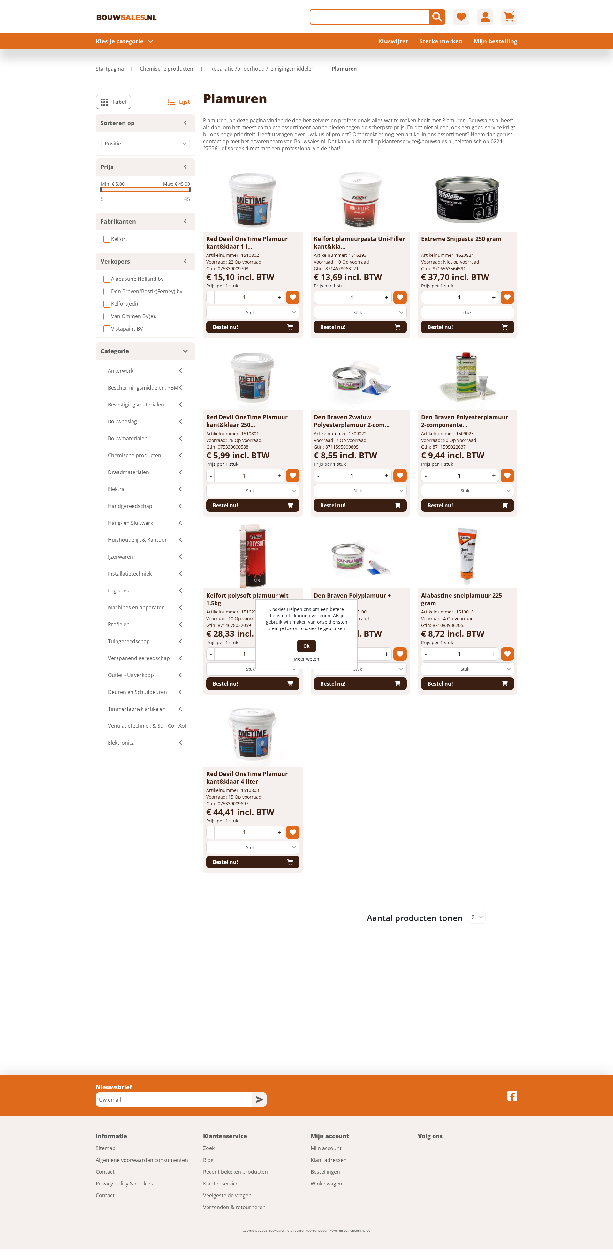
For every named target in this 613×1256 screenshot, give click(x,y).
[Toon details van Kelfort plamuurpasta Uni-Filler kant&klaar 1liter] (360, 200)
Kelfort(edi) (124, 303)
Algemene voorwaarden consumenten (142, 1159)
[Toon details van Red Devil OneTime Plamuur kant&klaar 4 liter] (253, 735)
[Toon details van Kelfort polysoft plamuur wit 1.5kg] (253, 556)
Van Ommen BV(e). (133, 316)
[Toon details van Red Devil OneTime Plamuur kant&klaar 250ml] (253, 378)
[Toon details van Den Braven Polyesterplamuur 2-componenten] (467, 378)
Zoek (209, 1148)
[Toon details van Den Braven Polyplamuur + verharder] (360, 556)
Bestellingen (325, 1171)
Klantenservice (220, 1183)
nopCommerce (359, 1230)
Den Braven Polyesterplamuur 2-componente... (464, 420)
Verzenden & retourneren (234, 1207)
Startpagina (110, 68)
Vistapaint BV (127, 328)
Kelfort (119, 238)
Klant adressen (329, 1159)
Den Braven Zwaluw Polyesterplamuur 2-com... (352, 420)
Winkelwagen (326, 1183)
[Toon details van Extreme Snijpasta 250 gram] (467, 200)
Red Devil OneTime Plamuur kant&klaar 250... (247, 420)
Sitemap (106, 1148)
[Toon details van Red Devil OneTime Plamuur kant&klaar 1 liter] (253, 200)
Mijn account (326, 1148)
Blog (208, 1159)
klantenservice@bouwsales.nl (417, 141)
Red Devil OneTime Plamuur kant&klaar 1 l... (247, 242)
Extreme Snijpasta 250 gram (461, 238)
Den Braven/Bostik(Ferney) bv (146, 291)
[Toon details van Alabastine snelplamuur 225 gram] (467, 556)
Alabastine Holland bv (137, 278)
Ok (306, 646)
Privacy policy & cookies (124, 1183)
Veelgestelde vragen (227, 1195)
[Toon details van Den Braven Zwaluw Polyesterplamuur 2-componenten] (360, 378)
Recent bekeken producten (235, 1171)
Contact (105, 1171)
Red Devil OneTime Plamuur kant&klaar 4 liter (247, 777)
